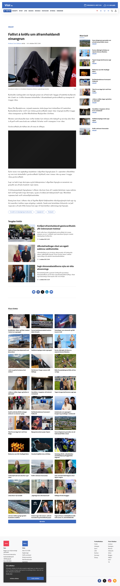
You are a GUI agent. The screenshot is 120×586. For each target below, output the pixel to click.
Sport (95, 548)
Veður (109, 553)
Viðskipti (96, 546)
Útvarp (96, 557)
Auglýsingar (25, 553)
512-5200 (27, 550)
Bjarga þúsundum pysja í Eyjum (40, 432)
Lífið (95, 551)
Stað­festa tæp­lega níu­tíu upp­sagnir (41, 350)
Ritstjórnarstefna (27, 557)
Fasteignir (110, 546)
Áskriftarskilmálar (27, 559)
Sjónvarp (96, 555)
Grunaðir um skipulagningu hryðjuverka (21, 212)
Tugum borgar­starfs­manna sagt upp (65, 392)
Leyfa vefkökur (35, 578)
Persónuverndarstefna (10, 554)
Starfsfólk (25, 562)
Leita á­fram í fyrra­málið (15, 495)
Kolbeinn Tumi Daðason (15, 43)
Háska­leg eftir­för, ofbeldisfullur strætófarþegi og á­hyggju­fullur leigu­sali (64, 456)
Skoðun (96, 553)
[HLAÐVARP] (100, 10)
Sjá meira (42, 521)
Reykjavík (50, 212)
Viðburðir (110, 551)
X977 (109, 560)
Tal (109, 562)
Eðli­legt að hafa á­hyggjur (62, 495)
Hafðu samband (26, 555)
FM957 (110, 557)
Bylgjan (110, 555)
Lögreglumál (40, 212)
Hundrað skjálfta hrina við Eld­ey (40, 454)
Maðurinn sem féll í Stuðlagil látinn (18, 454)
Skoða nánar (9, 574)
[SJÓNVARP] (104, 10)
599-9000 (8, 561)
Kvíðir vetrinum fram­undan (39, 475)
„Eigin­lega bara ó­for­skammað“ (40, 495)
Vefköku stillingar (14, 578)
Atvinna (110, 548)
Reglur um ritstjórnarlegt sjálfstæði (10, 551)
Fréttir (96, 544)
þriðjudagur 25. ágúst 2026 (94, 5)
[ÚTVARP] (108, 10)
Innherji (110, 544)
